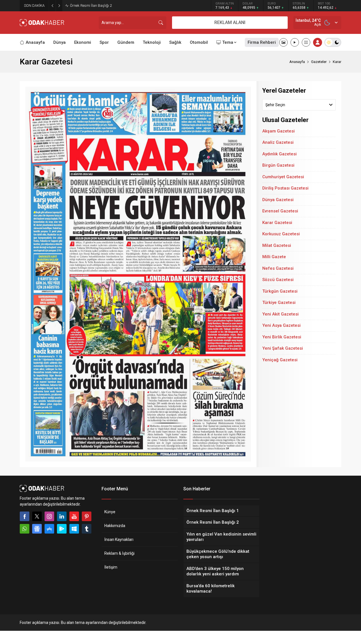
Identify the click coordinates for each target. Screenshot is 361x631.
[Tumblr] (86, 529)
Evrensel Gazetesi (280, 211)
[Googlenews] (37, 529)
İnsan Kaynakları (118, 539)
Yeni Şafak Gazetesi (282, 348)
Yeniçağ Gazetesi (280, 359)
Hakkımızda (114, 525)
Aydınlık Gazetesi (279, 153)
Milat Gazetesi (276, 245)
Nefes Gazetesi (278, 268)
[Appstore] (49, 529)
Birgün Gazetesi (278, 165)
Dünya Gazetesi (278, 199)
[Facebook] (24, 516)
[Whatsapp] (24, 529)
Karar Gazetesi (277, 222)
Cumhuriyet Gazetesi (283, 176)
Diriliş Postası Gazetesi (285, 188)
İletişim (110, 567)
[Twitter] (37, 516)
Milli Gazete (274, 256)
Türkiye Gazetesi (279, 302)
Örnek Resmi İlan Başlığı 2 (91, 5)
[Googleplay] (62, 529)
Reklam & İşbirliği (119, 553)
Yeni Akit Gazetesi (280, 314)
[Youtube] (74, 516)
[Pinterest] (86, 516)
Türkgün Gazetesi (280, 291)
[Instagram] (49, 516)
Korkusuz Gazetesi (281, 233)
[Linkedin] (62, 516)
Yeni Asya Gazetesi (281, 325)
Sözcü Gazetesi (278, 279)
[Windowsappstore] (74, 529)
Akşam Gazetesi (278, 131)
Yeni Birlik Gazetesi (281, 337)
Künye (109, 512)
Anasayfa (297, 62)
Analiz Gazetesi (278, 142)
